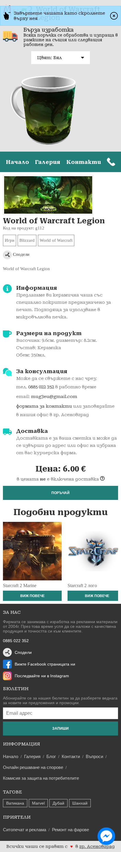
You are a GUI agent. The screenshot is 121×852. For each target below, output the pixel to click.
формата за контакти (44, 406)
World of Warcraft (56, 240)
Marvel (38, 803)
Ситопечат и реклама (24, 829)
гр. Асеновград (97, 846)
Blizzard (27, 240)
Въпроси (94, 756)
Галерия (47, 162)
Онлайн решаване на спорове (33, 767)
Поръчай (60, 493)
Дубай (58, 803)
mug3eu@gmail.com (54, 396)
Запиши (60, 728)
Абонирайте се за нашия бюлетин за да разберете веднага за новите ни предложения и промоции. (60, 700)
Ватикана (15, 803)
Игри (9, 240)
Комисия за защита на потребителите (41, 778)
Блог (51, 756)
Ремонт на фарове (70, 829)
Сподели (20, 254)
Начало (17, 162)
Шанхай (80, 803)
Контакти (83, 162)
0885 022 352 (41, 387)
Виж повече (32, 596)
